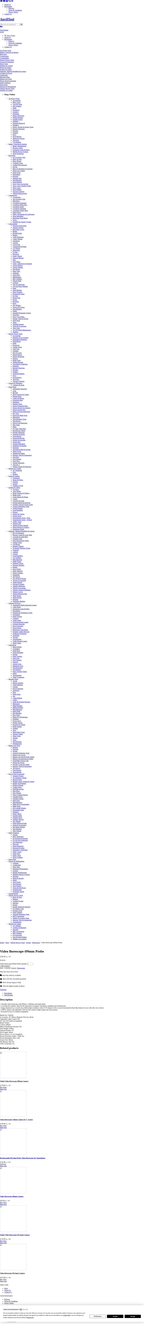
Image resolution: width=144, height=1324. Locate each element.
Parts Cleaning (17, 292)
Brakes (15, 235)
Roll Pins (16, 301)
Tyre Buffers (17, 142)
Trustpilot (3, 990)
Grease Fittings (18, 265)
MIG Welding (17, 279)
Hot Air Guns (17, 353)
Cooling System (18, 901)
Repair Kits (16, 298)
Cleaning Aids (17, 539)
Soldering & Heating (19, 446)
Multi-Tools (16, 360)
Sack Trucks (17, 569)
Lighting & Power (6, 73)
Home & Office (18, 480)
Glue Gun (16, 349)
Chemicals (16, 241)
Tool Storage (17, 459)
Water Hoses (17, 596)
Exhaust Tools (17, 910)
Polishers (16, 125)
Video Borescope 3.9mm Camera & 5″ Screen (16, 1119)
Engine (15, 654)
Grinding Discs (18, 797)
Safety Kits (16, 854)
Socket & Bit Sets (18, 438)
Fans (14, 472)
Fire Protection (17, 842)
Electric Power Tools (7, 60)
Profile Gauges (18, 723)
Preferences (98, 1316)
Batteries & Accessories (20, 338)
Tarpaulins (16, 575)
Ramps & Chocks (18, 514)
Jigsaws (15, 358)
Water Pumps (17, 597)
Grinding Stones (18, 799)
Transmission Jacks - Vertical (22, 520)
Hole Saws (16, 800)
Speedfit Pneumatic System (22, 313)
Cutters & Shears (18, 398)
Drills (14, 108)
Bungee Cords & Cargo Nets (22, 535)
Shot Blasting (17, 180)
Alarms (15, 835)
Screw (15, 220)
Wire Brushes (17, 742)
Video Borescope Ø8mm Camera (11, 1196)
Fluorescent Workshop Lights (22, 613)
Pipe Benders (17, 713)
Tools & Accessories (19, 326)
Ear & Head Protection (20, 838)
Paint (14, 288)
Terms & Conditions (15, 10)
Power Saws (17, 721)
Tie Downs (16, 577)
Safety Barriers (18, 571)
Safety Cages (17, 852)
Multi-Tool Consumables (21, 804)
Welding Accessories (19, 939)
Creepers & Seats (18, 385)
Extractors (16, 690)
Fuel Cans (16, 658)
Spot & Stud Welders (20, 937)
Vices (14, 740)
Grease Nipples (18, 267)
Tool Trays (16, 461)
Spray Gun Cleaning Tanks (22, 186)
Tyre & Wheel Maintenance (22, 330)
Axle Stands (17, 491)
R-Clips (15, 296)
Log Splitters (17, 558)
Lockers (15, 871)
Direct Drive (17, 212)
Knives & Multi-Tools (20, 415)
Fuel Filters (16, 262)
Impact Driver (17, 355)
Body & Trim (17, 159)
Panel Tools (16, 172)
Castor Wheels (17, 239)
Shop (7, 943)
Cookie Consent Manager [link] (10, 1309)
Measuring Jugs (18, 666)
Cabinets (15, 863)
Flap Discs (16, 791)
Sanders (15, 133)
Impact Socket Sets (19, 410)
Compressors (4, 56)
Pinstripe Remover (19, 123)
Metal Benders (17, 706)
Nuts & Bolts (17, 281)
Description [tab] (8, 993)
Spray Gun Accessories (20, 184)
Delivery (11, 8)
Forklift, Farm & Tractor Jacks (23, 504)
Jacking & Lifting (6, 69)
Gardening (16, 478)
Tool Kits (16, 140)
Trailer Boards (17, 582)
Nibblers (15, 121)
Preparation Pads (18, 810)
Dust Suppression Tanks (21, 541)
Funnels (15, 662)
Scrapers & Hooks (19, 434)
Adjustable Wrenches (20, 389)
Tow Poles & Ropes (19, 578)
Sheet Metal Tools (19, 732)
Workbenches (17, 744)
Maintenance (17, 277)
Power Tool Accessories (8, 81)
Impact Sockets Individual (21, 412)
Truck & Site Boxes (19, 888)
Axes (14, 391)
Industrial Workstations (20, 869)
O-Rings (15, 283)
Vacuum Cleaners (18, 191)
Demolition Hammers (20, 339)
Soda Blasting (17, 182)
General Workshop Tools (21, 506)
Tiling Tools (17, 736)
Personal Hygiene (18, 294)
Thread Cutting (18, 734)
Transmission (17, 675)
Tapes (15, 322)
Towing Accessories (19, 580)
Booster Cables (18, 148)
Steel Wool (16, 320)
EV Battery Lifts (18, 909)
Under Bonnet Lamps (20, 641)
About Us (7, 4)
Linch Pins (16, 275)
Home (2, 943)
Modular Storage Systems (21, 874)
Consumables (4, 58)
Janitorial (16, 273)
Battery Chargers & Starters (9, 52)
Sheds (15, 880)
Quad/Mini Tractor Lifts (21, 761)
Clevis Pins (16, 245)
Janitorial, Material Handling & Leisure (13, 71)
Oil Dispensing (18, 668)
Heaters (15, 474)
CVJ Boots (16, 248)
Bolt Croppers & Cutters (21, 394)
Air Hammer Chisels (19, 778)
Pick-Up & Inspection (20, 423)
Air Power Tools (5, 50)
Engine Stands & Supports (21, 503)
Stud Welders (17, 190)
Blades (15, 231)
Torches (15, 637)
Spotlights (16, 635)
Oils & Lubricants (19, 284)
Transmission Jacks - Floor (21, 518)
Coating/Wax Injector (20, 165)
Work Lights (17, 643)
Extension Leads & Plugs (21, 150)
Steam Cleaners (18, 573)
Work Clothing (18, 857)
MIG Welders (17, 933)
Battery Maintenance (19, 146)
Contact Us (8, 14)
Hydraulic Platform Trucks (21, 548)
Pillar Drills (16, 711)
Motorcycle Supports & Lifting (23, 759)
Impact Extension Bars (20, 406)
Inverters (15, 929)
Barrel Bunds (17, 647)
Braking (15, 747)
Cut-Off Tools (17, 104)
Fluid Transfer (17, 656)
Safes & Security (18, 878)
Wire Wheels (17, 831)
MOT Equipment (18, 916)
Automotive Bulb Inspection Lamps (24, 605)
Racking (15, 876)
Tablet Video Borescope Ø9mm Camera (14, 1081)
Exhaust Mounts (18, 258)
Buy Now (3, 1087)
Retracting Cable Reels (20, 630)
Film (14, 260)
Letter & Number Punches (21, 702)
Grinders (15, 112)
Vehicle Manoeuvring (20, 193)
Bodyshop (3, 54)
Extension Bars (18, 400)
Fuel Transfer (17, 660)
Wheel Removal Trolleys (21, 527)
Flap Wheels (17, 793)
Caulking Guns (18, 163)
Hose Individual (18, 216)
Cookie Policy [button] (67, 1315)
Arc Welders (17, 926)
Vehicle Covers (18, 592)
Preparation (16, 174)
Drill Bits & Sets (18, 789)
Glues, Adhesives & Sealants (22, 264)
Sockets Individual (19, 444)
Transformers (17, 639)
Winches (15, 599)
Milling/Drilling (18, 707)
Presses (15, 512)
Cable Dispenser (18, 237)
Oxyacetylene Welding (20, 286)
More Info (3, 1089)
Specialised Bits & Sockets (21, 449)
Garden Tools (17, 347)
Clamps (15, 687)
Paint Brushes (17, 290)
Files (14, 692)
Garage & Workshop (7, 62)
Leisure (15, 484)
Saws (14, 135)
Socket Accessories (19, 440)
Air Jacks (16, 489)
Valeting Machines (19, 586)
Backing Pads (17, 780)
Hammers (16, 114)
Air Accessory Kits (19, 157)
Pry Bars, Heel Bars (19, 429)
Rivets (15, 300)
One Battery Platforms (20, 364)
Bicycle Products (18, 533)
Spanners (16, 448)
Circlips (15, 243)
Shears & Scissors (19, 138)
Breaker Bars (17, 396)
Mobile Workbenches (20, 873)
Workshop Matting (19, 601)
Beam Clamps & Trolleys (21, 493)
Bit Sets (15, 393)
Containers (16, 649)
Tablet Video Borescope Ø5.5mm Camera (15, 1235)
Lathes (15, 700)
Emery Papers (17, 256)
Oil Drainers (17, 670)
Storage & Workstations (8, 86)
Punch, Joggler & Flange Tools (23, 127)
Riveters (15, 131)
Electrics (15, 749)
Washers (15, 332)
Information (8, 6)
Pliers (14, 427)
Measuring (16, 417)
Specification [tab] (8, 995)
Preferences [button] (30, 1317)
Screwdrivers (17, 136)
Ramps (15, 567)
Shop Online (10, 35)
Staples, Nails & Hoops (20, 319)
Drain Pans (16, 651)
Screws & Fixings (19, 307)
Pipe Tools (16, 425)
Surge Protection (18, 154)
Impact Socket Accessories (21, 408)
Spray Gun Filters (18, 317)
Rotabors (16, 812)
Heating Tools (17, 404)
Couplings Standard (19, 209)
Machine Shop (5, 77)
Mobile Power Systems (20, 152)
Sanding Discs (17, 818)
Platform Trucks (18, 563)
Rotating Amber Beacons (21, 632)
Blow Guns (16, 102)
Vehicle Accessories (19, 588)
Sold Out (3, 1164)
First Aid (15, 844)
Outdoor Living (18, 486)
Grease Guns (17, 664)
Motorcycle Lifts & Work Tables (23, 757)
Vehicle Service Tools (7, 88)
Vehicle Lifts (17, 523)
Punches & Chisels (19, 430)
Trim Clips (16, 328)
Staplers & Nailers (19, 453)
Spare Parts (3, 85)
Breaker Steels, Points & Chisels (23, 781)
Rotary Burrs (17, 814)
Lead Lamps (17, 620)
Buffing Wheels (18, 785)
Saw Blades (17, 305)
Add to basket (5, 966)
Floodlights (16, 611)
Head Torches (17, 616)
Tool (7, 19)
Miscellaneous (17, 560)
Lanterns (15, 618)
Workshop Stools (18, 529)
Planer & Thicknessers (20, 717)
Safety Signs (17, 855)
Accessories (17, 100)
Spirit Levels (17, 451)
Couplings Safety (18, 207)
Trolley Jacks (17, 522)
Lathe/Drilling (17, 698)
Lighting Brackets (19, 624)
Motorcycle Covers (19, 755)
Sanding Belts (17, 816)
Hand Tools (4, 64)
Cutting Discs (17, 787)
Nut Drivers (17, 421)
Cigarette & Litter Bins (20, 537)
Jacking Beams (18, 508)
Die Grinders (17, 106)
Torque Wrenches (18, 463)
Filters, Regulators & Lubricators (23, 214)
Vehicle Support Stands (20, 525)
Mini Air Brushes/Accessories (22, 169)
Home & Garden (5, 68)
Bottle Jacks (17, 495)
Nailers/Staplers (18, 117)
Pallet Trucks (17, 561)
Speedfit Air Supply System (22, 222)
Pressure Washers (18, 565)
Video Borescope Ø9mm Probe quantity (13, 964)
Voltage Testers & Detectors (22, 467)
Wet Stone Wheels (19, 827)
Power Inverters (18, 626)
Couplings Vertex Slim (20, 210)
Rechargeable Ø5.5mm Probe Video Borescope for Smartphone (22, 1158)
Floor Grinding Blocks (20, 795)
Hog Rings (16, 269)
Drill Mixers (17, 341)
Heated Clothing (18, 546)
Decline (115, 1316)
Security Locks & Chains (21, 764)
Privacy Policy (13, 12)
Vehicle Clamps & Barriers (21, 590)
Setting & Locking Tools (21, 918)
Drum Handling (18, 652)
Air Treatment (17, 470)
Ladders (15, 552)
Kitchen (15, 482)
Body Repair (17, 161)
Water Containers (18, 677)
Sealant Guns (17, 178)
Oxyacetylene (17, 935)
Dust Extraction (18, 689)
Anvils (15, 681)
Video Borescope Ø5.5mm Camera (12, 1273)
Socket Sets (16, 442)
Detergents (16, 250)
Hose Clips (16, 271)
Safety (15, 673)
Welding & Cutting (6, 90)
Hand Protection (18, 846)
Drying (15, 167)
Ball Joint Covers (18, 229)
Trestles (15, 738)
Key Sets (16, 413)
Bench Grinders (18, 683)
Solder (15, 311)
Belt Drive (16, 201)
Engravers (16, 110)
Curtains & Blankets (19, 928)
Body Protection (18, 836)
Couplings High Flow (20, 205)
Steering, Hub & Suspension (22, 455)
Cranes (15, 499)
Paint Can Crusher (19, 171)
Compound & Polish (19, 246)
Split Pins (16, 315)
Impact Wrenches (18, 116)
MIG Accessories (18, 931)
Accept (133, 1316)
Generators (16, 615)
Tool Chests (17, 882)
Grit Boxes (16, 544)
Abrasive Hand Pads (19, 226)
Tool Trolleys (17, 886)
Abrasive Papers (18, 228)
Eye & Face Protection (20, 840)
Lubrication (4, 75)
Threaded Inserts (18, 324)
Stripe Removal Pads (20, 823)
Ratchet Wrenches (19, 129)
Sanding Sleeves (18, 819)
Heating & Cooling (6, 66)
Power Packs (17, 628)
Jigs (14, 696)
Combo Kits (17, 865)
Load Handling (18, 510)
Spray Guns (17, 188)
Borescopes (36, 943)
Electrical (16, 254)
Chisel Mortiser (18, 685)
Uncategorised (13, 893)
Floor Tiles (16, 867)
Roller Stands (17, 726)
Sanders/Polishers (18, 374)
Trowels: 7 (16, 465)
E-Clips (15, 252)
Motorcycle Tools (6, 79)
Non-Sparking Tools (19, 419)
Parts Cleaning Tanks (20, 671)
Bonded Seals (17, 233)
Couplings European (19, 203)
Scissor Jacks (17, 516)
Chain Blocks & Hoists (20, 497)
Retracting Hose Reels (20, 218)
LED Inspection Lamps (20, 622)
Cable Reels (17, 607)
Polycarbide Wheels (19, 808)
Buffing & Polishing (19, 783)
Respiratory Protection (20, 850)
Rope (14, 303)
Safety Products (5, 83)
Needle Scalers (18, 119)
